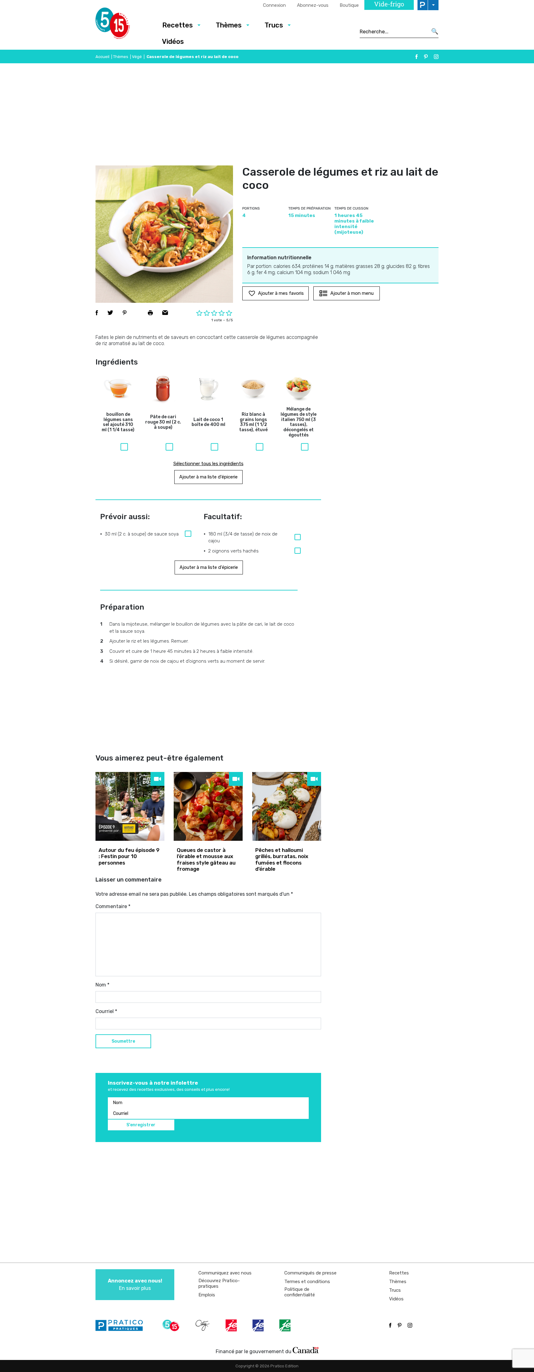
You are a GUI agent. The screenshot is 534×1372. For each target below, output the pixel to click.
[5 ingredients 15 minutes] (122, 25)
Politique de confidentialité (299, 1292)
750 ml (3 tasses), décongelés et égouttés (298, 422)
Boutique (349, 5)
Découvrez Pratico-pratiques (219, 1283)
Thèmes (229, 25)
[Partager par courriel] (165, 312)
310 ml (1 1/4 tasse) (118, 422)
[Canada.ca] (306, 1350)
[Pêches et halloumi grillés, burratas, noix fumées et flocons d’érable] (286, 806)
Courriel (106, 1011)
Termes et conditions (307, 1281)
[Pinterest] (426, 56)
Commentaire (112, 906)
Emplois (206, 1295)
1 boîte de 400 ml (208, 422)
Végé (137, 56)
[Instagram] (436, 56)
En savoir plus (135, 1284)
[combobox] (393, 31)
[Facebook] (416, 56)
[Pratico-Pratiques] (121, 1325)
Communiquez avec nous (225, 1273)
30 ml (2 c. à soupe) (163, 422)
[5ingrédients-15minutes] (172, 1325)
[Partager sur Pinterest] (124, 312)
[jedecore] (258, 1325)
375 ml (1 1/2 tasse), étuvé (253, 422)
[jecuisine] (232, 1325)
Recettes (177, 25)
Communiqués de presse (310, 1273)
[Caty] (203, 1325)
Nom (102, 985)
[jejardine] (285, 1325)
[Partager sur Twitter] (110, 312)
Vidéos (173, 41)
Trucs (274, 25)
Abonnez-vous (312, 5)
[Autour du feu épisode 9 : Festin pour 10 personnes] (129, 806)
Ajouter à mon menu (352, 293)
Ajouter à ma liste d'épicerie (208, 477)
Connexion (274, 5)
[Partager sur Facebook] (96, 312)
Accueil (102, 56)
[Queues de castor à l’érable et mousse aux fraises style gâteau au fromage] (208, 806)
